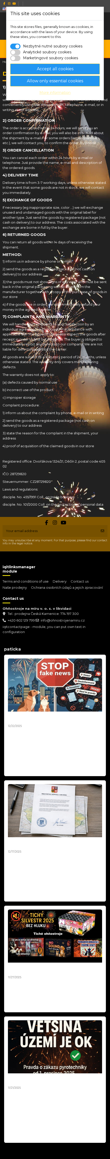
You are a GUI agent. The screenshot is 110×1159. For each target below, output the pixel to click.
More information (55, 92)
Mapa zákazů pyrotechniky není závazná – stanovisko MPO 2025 (47, 844)
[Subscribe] (102, 531)
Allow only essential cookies (55, 80)
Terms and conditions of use (26, 581)
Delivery (60, 581)
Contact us (80, 581)
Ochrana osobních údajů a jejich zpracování (67, 587)
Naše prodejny (15, 587)
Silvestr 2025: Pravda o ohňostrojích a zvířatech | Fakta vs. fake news (54, 718)
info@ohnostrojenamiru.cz (63, 620)
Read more (18, 769)
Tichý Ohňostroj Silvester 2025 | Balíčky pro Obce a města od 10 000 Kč (54, 969)
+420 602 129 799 (21, 620)
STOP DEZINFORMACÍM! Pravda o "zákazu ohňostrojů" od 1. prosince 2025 (46, 1080)
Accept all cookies (55, 68)
